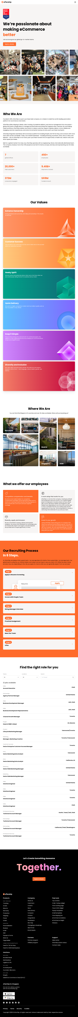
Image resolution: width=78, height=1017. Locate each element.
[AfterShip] (7, 2)
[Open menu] (75, 2)
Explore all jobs (9, 44)
